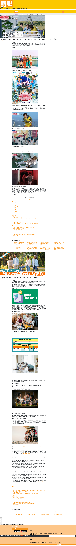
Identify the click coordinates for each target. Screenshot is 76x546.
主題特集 (21, 14)
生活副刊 (49, 542)
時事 (25, 14)
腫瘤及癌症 (45, 533)
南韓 (14, 212)
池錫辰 (15, 208)
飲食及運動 (35, 533)
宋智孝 (15, 209)
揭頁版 (31, 542)
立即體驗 (29, 199)
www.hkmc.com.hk (26, 453)
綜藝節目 (15, 211)
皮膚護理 (31, 534)
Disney (15, 210)
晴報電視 (16, 14)
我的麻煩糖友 (36, 14)
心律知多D (41, 14)
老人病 (62, 533)
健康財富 (31, 14)
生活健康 (38, 533)
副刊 (27, 14)
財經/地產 (35, 542)
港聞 (33, 542)
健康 (13, 14)
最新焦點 (31, 528)
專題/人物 (58, 542)
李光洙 (15, 204)
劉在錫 (15, 205)
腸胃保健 (52, 533)
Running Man (16, 206)
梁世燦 (15, 207)
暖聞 (37, 528)
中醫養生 (41, 533)
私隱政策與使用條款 (22, 535)
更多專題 (34, 534)
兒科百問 (55, 533)
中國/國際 (39, 542)
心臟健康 (49, 533)
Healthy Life (45, 542)
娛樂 (2, 40)
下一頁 (38, 110)
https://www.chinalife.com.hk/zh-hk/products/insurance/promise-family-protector (27, 446)
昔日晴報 (61, 542)
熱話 (35, 528)
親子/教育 (52, 542)
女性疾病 (59, 533)
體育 (55, 542)
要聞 (33, 528)
